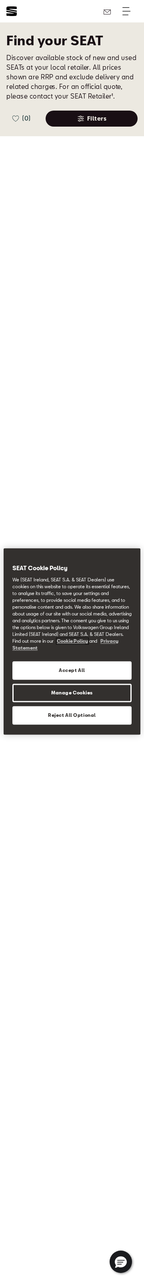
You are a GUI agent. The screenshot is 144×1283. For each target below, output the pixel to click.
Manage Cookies (72, 693)
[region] (72, 641)
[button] (121, 1262)
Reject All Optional (72, 715)
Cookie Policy (72, 641)
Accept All (72, 670)
